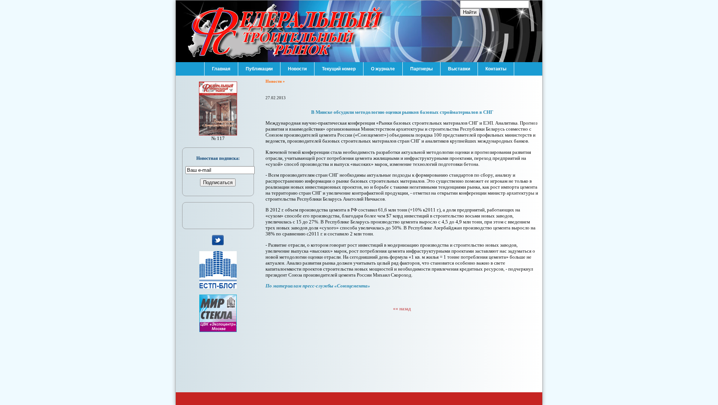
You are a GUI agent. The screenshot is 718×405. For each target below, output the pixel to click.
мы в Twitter (218, 240)
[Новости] (297, 64)
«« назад (402, 308)
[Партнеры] (421, 64)
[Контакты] (496, 64)
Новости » (275, 81)
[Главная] (221, 64)
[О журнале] (382, 64)
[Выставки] (459, 64)
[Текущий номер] (338, 64)
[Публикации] (259, 64)
